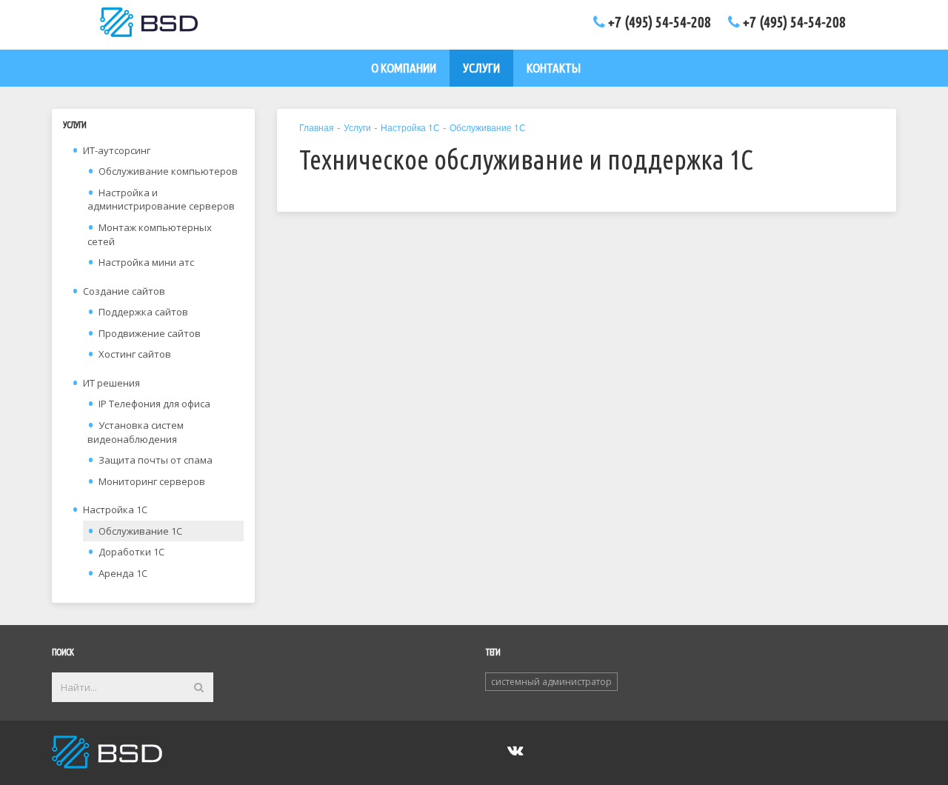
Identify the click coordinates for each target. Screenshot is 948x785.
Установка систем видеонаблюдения (135, 432)
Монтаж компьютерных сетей (149, 234)
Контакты (554, 68)
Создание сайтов (124, 291)
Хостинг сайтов (135, 354)
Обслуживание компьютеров (168, 171)
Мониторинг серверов (152, 481)
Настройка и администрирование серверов (161, 199)
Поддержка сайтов (143, 311)
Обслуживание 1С (140, 531)
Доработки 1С (131, 551)
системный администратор (551, 681)
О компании (403, 68)
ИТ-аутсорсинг (116, 150)
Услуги (481, 68)
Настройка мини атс (146, 262)
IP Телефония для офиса (154, 403)
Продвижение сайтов (150, 333)
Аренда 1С (123, 573)
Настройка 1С (115, 509)
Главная (316, 127)
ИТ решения (111, 383)
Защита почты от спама (156, 460)
